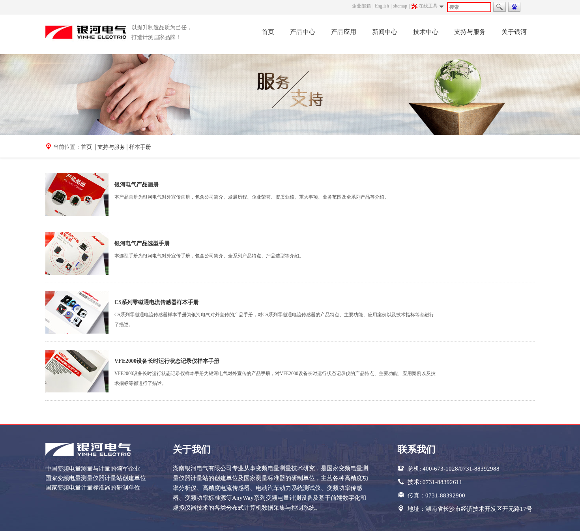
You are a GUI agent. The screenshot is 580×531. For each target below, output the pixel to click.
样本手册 (140, 147)
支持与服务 (470, 31)
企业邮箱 (361, 6)
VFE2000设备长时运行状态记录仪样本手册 (166, 361)
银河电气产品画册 (136, 185)
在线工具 (428, 6)
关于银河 (514, 31)
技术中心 (425, 31)
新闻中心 (384, 31)
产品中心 (302, 31)
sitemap (400, 6)
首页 (268, 31)
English (382, 6)
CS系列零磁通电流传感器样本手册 (156, 302)
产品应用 (343, 31)
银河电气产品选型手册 (142, 243)
